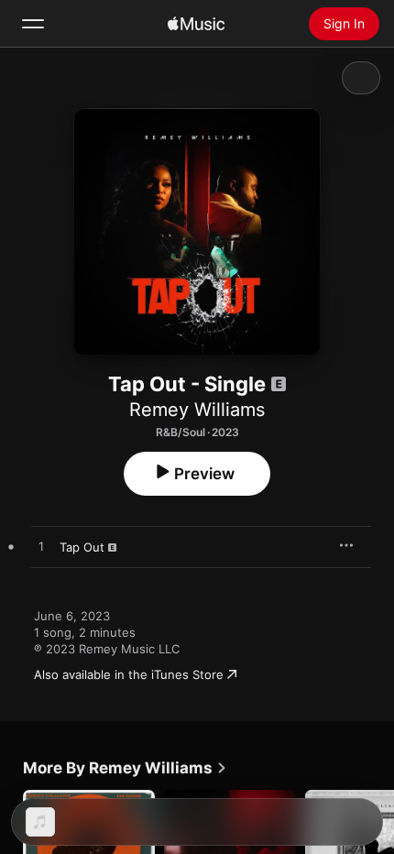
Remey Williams (197, 410)
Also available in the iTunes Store (129, 674)
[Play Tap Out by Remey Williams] (41, 547)
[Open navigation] (33, 24)
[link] (125, 768)
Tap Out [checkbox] (82, 547)
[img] (196, 24)
